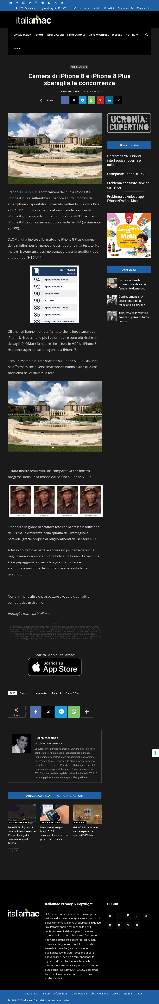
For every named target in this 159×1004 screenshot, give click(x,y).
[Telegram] (49, 2)
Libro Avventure (98, 34)
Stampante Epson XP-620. (127, 174)
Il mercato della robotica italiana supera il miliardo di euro (134, 317)
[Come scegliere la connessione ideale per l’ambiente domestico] (112, 283)
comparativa (40, 693)
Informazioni (79, 8)
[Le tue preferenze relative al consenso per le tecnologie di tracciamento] (155, 753)
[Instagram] (23, 2)
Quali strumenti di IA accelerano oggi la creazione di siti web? (132, 300)
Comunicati (79, 822)
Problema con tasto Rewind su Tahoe (128, 185)
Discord (117, 34)
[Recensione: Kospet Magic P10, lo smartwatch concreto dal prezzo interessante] (54, 814)
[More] (87, 712)
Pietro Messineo (69, 91)
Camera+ (24, 693)
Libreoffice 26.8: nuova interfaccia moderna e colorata (124, 160)
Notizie (130, 34)
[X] (55, 2)
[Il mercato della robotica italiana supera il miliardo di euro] (112, 316)
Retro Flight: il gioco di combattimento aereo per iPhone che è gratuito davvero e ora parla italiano (22, 835)
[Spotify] (43, 2)
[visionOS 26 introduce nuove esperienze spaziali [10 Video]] (87, 814)
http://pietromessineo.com (48, 743)
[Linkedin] (30, 2)
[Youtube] (62, 2)
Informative (63, 1000)
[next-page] (16, 850)
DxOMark (29, 192)
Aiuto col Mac (131, 145)
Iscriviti (96, 8)
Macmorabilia (144, 8)
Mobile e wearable (79, 66)
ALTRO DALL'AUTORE (70, 795)
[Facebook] (17, 2)
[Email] (118, 100)
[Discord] (11, 2)
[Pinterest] (36, 2)
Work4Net (109, 8)
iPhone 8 (56, 693)
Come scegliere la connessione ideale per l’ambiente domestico (133, 284)
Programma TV (125, 8)
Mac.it (18, 48)
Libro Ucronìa (76, 34)
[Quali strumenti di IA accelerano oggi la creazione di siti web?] (112, 299)
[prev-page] (10, 850)
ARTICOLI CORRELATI (39, 795)
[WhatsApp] (91, 100)
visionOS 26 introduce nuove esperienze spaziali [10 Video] (85, 831)
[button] (146, 35)
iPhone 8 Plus (72, 693)
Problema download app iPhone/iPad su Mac (125, 198)
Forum (39, 34)
